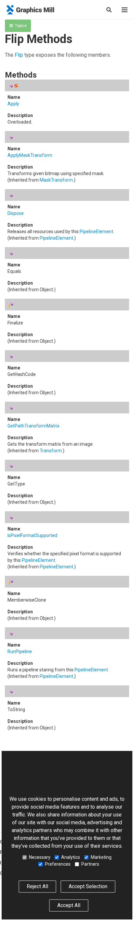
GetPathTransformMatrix (33, 425)
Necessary (39, 857)
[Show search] (109, 10)
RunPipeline (19, 651)
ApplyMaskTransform (29, 155)
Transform (51, 450)
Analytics (70, 857)
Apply (13, 103)
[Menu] (124, 10)
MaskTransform (56, 180)
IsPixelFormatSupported (32, 535)
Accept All (68, 905)
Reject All (37, 886)
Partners (90, 864)
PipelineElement (96, 231)
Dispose (15, 213)
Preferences (58, 864)
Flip (19, 55)
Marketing (101, 857)
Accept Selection (88, 886)
